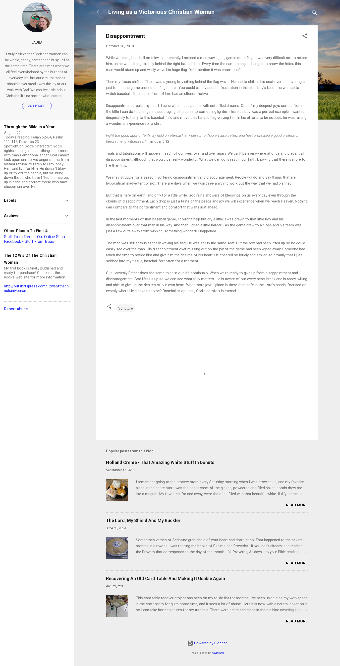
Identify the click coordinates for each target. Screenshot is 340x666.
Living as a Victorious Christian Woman (161, 11)
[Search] (315, 13)
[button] (305, 37)
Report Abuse (16, 309)
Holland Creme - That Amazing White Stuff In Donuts (160, 462)
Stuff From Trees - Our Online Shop (34, 236)
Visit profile (37, 106)
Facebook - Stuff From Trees (29, 241)
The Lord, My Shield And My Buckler (143, 520)
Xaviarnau (218, 653)
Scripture (125, 308)
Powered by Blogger (210, 643)
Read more (297, 505)
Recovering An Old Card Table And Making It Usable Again (165, 578)
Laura (37, 42)
